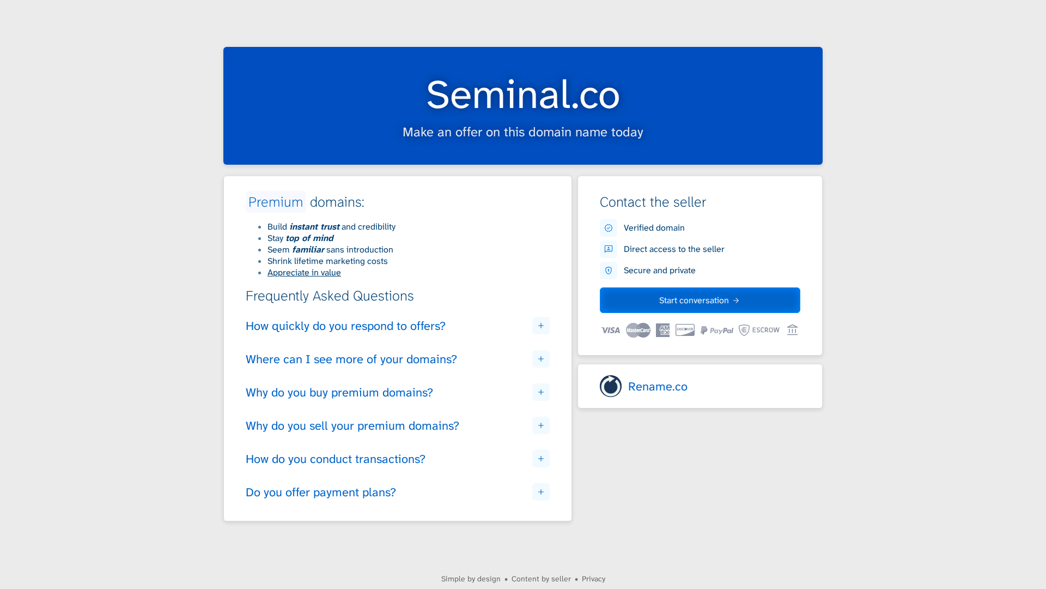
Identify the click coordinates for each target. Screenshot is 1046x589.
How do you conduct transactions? (335, 459)
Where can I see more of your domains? (351, 359)
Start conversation (694, 300)
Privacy (593, 579)
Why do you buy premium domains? (339, 392)
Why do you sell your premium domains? (352, 426)
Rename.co (658, 386)
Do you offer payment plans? (321, 492)
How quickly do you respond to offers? (346, 326)
